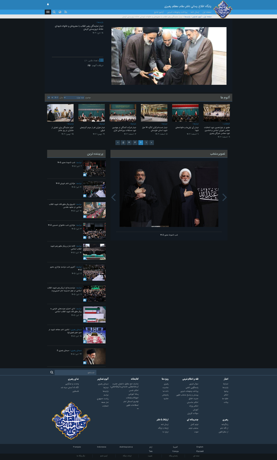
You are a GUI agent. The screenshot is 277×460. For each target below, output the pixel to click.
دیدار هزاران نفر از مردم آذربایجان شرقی (92, 129)
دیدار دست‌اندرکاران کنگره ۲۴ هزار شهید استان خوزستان (154, 129)
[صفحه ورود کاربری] (48, 4)
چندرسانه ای (192, 419)
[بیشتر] (101, 60)
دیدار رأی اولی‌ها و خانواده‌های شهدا (187, 129)
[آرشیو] (123, 408)
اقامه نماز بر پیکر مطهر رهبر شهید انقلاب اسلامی (66, 247)
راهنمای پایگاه (173, 456)
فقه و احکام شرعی (190, 379)
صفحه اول (206, 12)
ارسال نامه (195, 12)
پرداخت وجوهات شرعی (177, 12)
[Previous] (151, 142)
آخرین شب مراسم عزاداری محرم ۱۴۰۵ (66, 268)
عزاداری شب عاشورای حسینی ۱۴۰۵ (61, 225)
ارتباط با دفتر (162, 419)
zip (90, 65)
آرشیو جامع (159, 12)
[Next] (117, 142)
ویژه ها (165, 379)
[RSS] (66, 12)
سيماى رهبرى (76, 329)
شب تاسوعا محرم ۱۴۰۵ (169, 234)
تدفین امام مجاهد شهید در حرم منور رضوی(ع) (65, 331)
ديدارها (196, 123)
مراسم (79, 162)
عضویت (150, 456)
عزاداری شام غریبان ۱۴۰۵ (65, 183)
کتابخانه (134, 379)
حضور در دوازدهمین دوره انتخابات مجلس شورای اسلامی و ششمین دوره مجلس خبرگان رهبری (217, 130)
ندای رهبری (73, 379)
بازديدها (187, 16)
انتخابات (227, 123)
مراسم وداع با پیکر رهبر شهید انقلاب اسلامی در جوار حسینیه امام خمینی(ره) (64, 289)
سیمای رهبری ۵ (63, 350)
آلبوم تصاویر (196, 16)
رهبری (225, 419)
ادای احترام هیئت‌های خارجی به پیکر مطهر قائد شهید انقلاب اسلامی (66, 310)
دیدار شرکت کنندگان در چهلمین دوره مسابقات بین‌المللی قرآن (124, 129)
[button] (48, 12)
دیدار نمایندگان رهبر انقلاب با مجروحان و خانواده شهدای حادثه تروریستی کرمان (79, 27)
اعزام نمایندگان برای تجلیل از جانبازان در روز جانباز (62, 129)
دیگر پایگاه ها (81, 456)
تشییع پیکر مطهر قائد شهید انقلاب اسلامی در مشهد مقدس (65, 206)
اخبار (226, 379)
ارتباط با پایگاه (127, 456)
